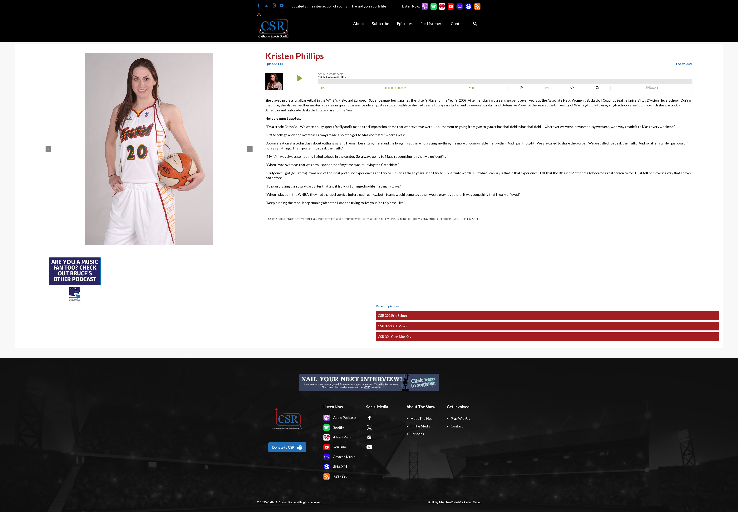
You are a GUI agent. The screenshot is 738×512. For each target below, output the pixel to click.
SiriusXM (340, 466)
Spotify (338, 427)
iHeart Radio (342, 437)
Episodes (417, 434)
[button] (48, 149)
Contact (457, 426)
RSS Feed (340, 476)
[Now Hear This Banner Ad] (369, 382)
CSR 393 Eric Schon (392, 315)
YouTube (340, 447)
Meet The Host (422, 418)
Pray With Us (460, 418)
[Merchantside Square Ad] (74, 257)
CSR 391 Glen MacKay (394, 336)
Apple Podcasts (345, 417)
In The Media (420, 426)
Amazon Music (344, 457)
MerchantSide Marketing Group (460, 502)
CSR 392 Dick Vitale (392, 326)
